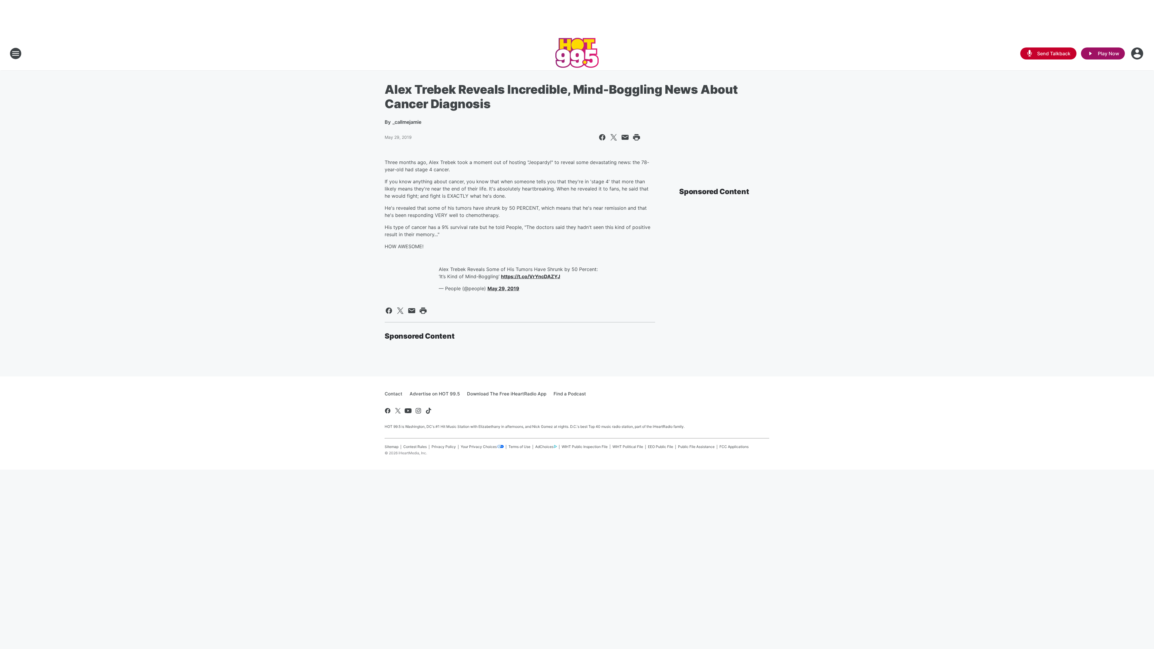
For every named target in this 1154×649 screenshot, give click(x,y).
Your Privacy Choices (479, 446)
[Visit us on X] (397, 410)
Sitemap (391, 446)
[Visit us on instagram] (418, 410)
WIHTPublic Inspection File (585, 446)
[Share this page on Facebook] (602, 137)
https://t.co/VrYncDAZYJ (530, 276)
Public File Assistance (696, 446)
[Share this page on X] (613, 137)
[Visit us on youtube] (408, 410)
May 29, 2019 (503, 288)
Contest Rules (415, 446)
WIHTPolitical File (627, 446)
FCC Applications (734, 446)
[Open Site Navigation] (16, 53)
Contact (393, 394)
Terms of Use (519, 446)
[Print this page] (636, 137)
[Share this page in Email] (625, 137)
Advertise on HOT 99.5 (435, 394)
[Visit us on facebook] (387, 410)
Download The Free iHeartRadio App (506, 394)
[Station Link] (577, 53)
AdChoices (544, 446)
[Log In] (1137, 53)
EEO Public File (660, 446)
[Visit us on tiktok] (428, 410)
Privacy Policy (444, 446)
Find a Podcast (570, 394)
